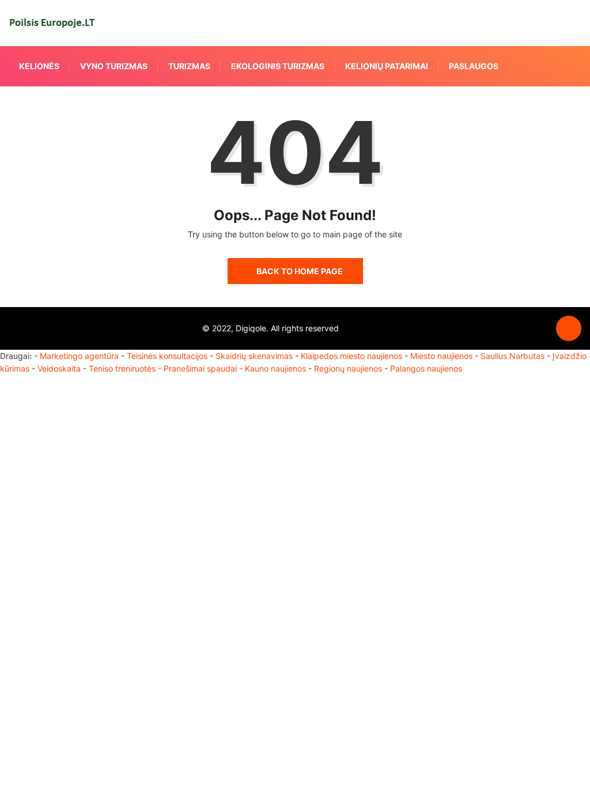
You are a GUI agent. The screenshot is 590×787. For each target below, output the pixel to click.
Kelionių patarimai (386, 66)
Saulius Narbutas (512, 356)
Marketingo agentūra (79, 356)
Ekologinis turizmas (277, 66)
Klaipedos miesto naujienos (351, 356)
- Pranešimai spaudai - (201, 368)
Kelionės (39, 66)
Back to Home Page (299, 271)
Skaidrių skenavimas (254, 356)
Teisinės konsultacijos (167, 356)
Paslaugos (473, 66)
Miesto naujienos (441, 356)
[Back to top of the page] (568, 329)
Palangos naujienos (426, 368)
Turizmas (189, 66)
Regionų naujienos (348, 368)
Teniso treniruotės (122, 368)
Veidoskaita (59, 368)
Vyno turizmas (114, 66)
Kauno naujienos (275, 368)
